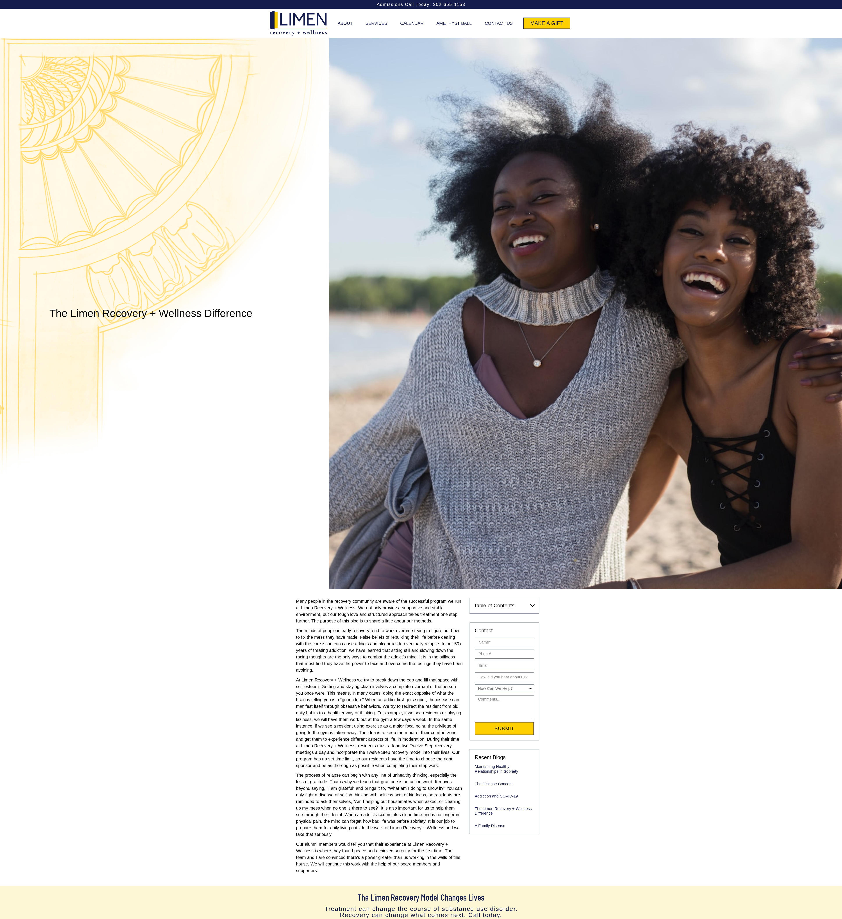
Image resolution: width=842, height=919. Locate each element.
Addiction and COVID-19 (496, 796)
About (345, 23)
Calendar (411, 23)
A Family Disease (490, 826)
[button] (532, 605)
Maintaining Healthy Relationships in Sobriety (496, 769)
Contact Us (499, 23)
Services (376, 23)
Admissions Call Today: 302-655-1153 (421, 4)
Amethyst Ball (454, 23)
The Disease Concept (494, 784)
